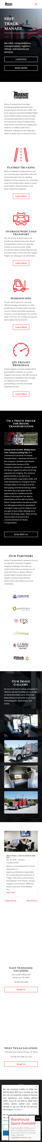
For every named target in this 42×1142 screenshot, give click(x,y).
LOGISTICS (21, 59)
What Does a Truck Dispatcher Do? (20, 856)
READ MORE (21, 67)
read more (10, 892)
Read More (17, 1109)
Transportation (12, 862)
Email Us (21, 989)
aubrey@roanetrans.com (21, 1137)
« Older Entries (10, 901)
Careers (21, 860)
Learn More (21, 196)
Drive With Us (21, 534)
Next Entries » (32, 901)
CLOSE (38, 1118)
